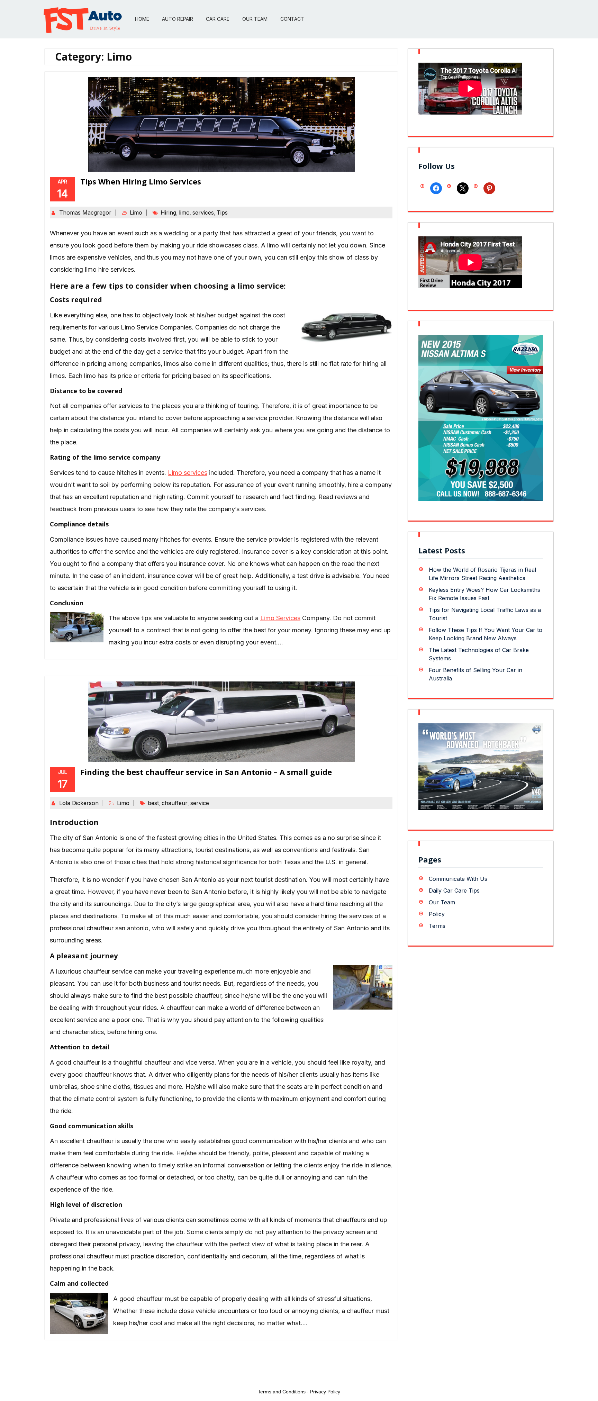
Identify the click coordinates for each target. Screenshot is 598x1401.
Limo (136, 212)
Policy (437, 914)
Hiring (168, 212)
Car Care (217, 19)
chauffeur (175, 802)
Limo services (187, 472)
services (203, 212)
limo (184, 212)
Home (142, 19)
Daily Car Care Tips (454, 890)
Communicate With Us (458, 878)
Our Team (255, 19)
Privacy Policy (325, 1391)
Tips (222, 212)
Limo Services (280, 618)
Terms (437, 925)
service (199, 802)
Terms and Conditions (282, 1391)
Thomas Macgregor (85, 212)
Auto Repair (177, 19)
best (153, 802)
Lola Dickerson (79, 802)
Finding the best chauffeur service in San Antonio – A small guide (206, 772)
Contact (292, 19)
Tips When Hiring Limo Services (140, 181)
